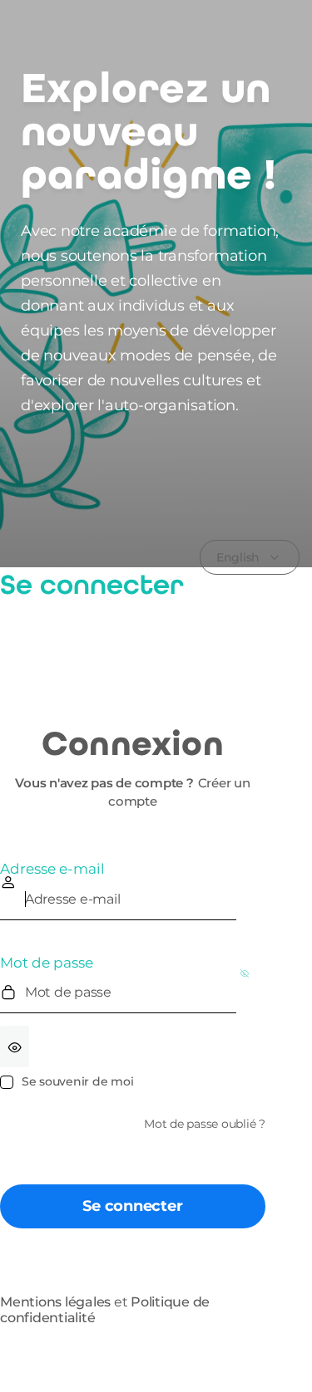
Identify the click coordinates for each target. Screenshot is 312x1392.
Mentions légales (55, 1302)
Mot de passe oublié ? (204, 1123)
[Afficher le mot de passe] (14, 1046)
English (238, 557)
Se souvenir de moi (77, 1081)
